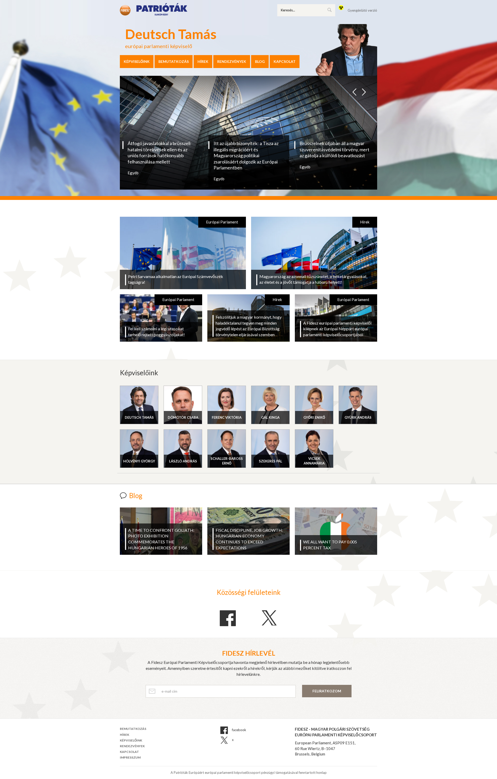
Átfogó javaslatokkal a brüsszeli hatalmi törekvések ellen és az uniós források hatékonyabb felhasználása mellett (159, 152)
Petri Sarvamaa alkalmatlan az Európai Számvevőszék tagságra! (175, 279)
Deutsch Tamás (139, 417)
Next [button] (363, 90)
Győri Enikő (314, 417)
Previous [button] (354, 90)
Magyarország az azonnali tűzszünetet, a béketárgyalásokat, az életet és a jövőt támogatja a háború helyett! (313, 279)
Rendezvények (231, 61)
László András (183, 461)
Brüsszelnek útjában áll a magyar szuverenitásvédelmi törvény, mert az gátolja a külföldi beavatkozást (334, 149)
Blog (260, 61)
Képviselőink (137, 61)
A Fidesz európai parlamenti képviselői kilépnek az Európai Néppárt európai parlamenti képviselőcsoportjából (337, 328)
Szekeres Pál (270, 461)
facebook (238, 730)
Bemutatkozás (173, 61)
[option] (163, 158)
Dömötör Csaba (183, 417)
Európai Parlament (222, 222)
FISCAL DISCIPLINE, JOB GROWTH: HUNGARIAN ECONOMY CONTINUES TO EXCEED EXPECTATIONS (249, 539)
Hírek (203, 61)
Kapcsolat (285, 61)
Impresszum (130, 757)
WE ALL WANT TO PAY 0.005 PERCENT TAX (330, 544)
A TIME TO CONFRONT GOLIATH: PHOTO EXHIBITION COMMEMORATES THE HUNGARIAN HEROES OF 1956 (161, 539)
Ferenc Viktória (227, 417)
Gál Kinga (270, 417)
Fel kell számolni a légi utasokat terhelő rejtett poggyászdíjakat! (156, 331)
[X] (269, 618)
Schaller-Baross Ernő (226, 461)
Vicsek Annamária (314, 461)
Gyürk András (358, 417)
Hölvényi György (139, 461)
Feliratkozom (326, 691)
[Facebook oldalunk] (228, 618)
